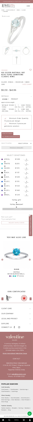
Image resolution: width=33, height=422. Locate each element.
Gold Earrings (23, 389)
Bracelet (14, 408)
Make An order (7, 133)
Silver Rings (4, 401)
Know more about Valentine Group (15, 353)
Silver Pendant (25, 399)
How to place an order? (30, 225)
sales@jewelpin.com (19, 374)
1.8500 (27, 82)
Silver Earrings (5, 399)
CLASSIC (24, 10)
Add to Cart (18, 209)
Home (3, 10)
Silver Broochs (25, 397)
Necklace (27, 408)
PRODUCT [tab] (14, 99)
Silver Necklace (15, 399)
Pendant (3, 410)
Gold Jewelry (5, 389)
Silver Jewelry (5, 397)
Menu (16, 420)
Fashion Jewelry (5, 408)
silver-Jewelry (10, 10)
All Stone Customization (10, 136)
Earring (21, 408)
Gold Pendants (5, 391)
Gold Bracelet (14, 389)
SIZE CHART (27, 84)
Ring (9, 410)
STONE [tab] (4, 99)
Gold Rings (14, 391)
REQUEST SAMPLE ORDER (16, 222)
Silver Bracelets (15, 397)
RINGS (18, 10)
